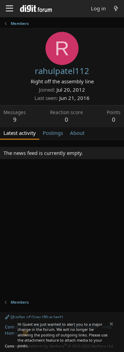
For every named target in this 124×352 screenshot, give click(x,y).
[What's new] (116, 8)
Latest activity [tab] (19, 132)
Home (11, 333)
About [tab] (77, 132)
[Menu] (9, 8)
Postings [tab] (53, 132)
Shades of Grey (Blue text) (36, 317)
